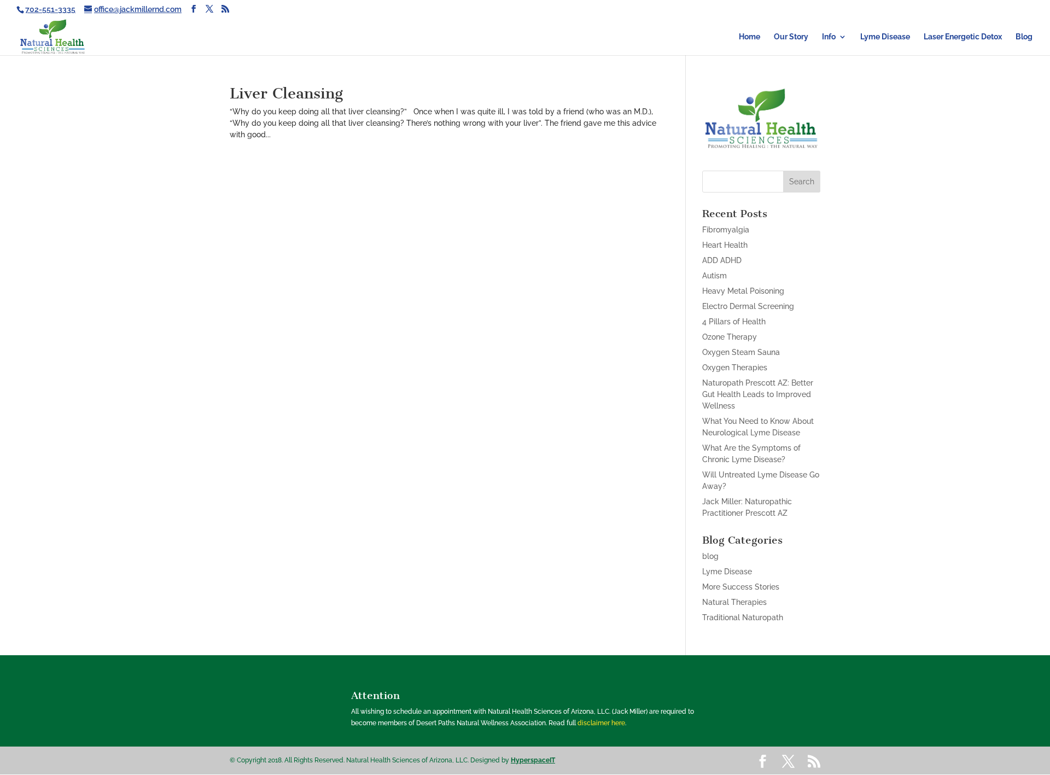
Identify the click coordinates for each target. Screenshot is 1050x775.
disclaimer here (601, 723)
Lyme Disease (885, 37)
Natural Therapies (734, 602)
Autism (714, 275)
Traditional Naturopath (742, 617)
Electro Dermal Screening (748, 306)
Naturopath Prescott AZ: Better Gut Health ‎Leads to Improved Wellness (757, 394)
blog (710, 556)
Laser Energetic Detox (963, 37)
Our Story (791, 37)
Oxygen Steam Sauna (741, 352)
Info (829, 37)
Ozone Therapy (729, 337)
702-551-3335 (50, 9)
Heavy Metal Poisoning (743, 291)
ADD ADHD (722, 260)
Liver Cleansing (286, 93)
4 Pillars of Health (734, 321)
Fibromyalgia (725, 229)
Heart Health (725, 245)
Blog (1024, 37)
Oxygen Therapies (734, 367)
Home (749, 37)
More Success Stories (740, 586)
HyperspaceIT (533, 760)
